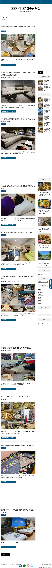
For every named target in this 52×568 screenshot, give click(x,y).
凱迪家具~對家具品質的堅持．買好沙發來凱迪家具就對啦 (17, 232)
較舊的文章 (6, 554)
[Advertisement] (18, 173)
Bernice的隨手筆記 (26, 8)
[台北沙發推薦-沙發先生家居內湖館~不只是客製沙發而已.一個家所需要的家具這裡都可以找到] (18, 91)
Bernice (9, 31)
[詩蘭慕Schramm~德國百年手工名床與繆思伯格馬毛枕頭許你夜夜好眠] (18, 297)
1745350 (39, 310)
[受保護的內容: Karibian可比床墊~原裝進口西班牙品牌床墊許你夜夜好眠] (18, 528)
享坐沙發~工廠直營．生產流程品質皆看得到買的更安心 (16, 348)
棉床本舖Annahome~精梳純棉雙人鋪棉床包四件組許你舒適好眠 (18, 445)
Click (50, 284)
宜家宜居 (3, 31)
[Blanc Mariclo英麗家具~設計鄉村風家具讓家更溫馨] (18, 415)
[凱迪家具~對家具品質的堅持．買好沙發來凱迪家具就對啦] (18, 248)
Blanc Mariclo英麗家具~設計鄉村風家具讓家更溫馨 (14, 396)
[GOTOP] (32, 566)
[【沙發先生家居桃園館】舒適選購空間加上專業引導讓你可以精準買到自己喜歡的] (18, 138)
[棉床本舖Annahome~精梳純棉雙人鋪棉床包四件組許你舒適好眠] (18, 461)
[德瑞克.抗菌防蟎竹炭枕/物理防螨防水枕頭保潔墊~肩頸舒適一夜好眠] (18, 204)
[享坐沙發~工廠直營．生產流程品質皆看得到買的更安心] (18, 366)
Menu (4, 1)
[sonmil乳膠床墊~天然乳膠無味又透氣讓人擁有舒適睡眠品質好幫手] (18, 45)
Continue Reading (10, 111)
